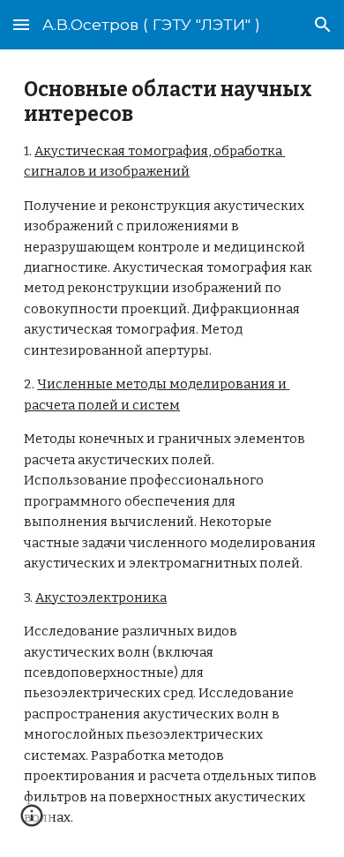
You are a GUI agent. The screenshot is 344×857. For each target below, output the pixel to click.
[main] (172, 453)
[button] (21, 24)
